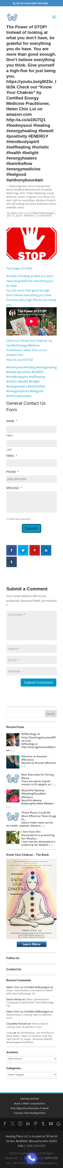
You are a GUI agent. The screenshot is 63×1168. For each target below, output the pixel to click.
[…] (12, 750)
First (9, 435)
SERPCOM (51, 1158)
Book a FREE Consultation (29, 1103)
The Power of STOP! (19, 268)
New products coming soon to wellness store (29, 1016)
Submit (31, 528)
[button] (54, 19)
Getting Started (29, 1098)
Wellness (29, 215)
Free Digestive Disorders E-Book (29, 1108)
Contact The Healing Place (29, 1113)
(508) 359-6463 (35, 1146)
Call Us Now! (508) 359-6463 (32, 3)
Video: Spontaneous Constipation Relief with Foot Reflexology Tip (29, 992)
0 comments (44, 215)
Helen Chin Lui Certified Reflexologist (32, 213)
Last (9, 449)
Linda (9, 1032)
